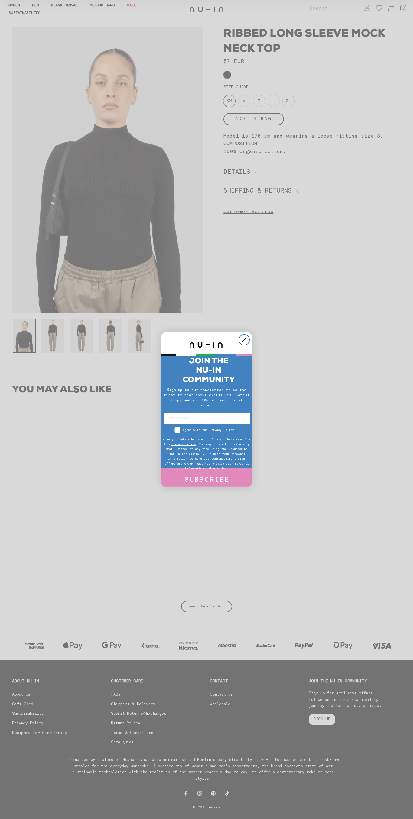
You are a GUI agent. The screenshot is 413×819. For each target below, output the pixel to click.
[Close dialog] (244, 340)
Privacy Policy (183, 444)
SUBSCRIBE (207, 480)
